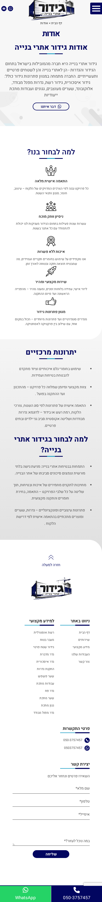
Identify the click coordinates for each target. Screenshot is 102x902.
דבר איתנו (48, 106)
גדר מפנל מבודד (43, 712)
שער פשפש (46, 676)
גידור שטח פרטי (43, 647)
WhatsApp (25, 897)
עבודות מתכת (45, 683)
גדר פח (49, 690)
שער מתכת (46, 698)
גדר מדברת (47, 654)
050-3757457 (72, 740)
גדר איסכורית (45, 661)
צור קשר (83, 661)
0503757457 (73, 748)
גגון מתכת (47, 705)
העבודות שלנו (80, 654)
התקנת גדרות (45, 669)
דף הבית (84, 632)
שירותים (83, 639)
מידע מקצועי (81, 647)
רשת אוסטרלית (44, 632)
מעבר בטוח (47, 639)
